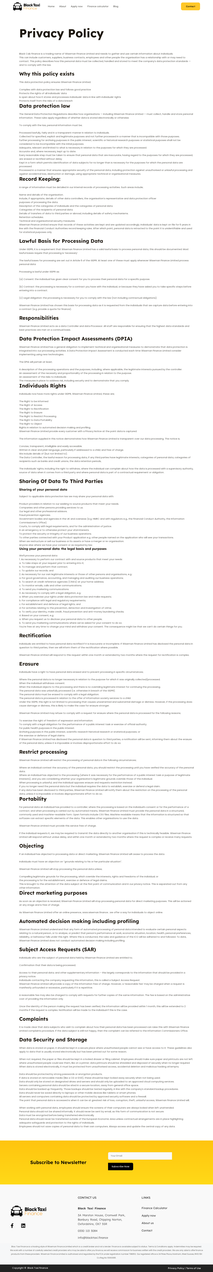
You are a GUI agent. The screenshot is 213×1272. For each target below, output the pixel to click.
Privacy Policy (176, 1268)
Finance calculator (98, 6)
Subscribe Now (121, 1166)
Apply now (77, 6)
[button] (190, 6)
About (62, 6)
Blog (115, 6)
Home (51, 6)
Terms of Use (193, 1268)
